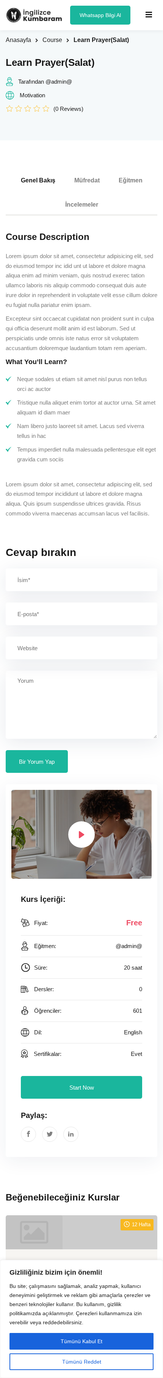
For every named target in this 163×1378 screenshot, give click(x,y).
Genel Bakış (38, 180)
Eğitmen (131, 180)
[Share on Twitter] (49, 1134)
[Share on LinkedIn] (70, 1134)
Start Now (81, 1087)
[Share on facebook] (28, 1134)
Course (52, 40)
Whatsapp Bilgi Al (100, 15)
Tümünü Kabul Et (81, 1341)
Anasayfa (18, 40)
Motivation (32, 95)
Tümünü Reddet (81, 1362)
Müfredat (87, 180)
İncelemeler (81, 204)
